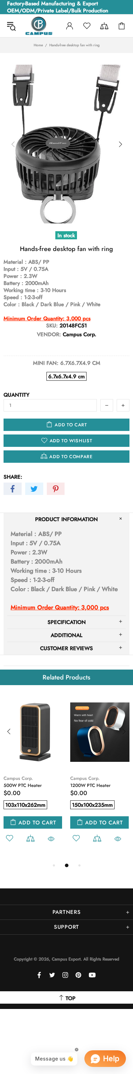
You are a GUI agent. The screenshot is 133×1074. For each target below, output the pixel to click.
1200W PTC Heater (90, 785)
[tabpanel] (33, 777)
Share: (13, 476)
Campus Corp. (18, 778)
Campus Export (39, 25)
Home (38, 45)
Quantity (16, 394)
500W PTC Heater (23, 785)
